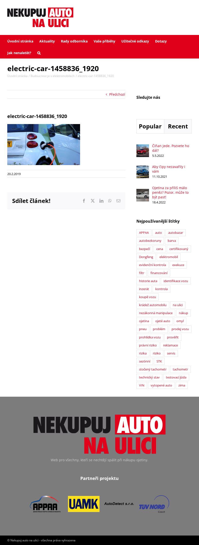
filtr (141, 273)
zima (181, 385)
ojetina (144, 321)
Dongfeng (146, 257)
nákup (183, 313)
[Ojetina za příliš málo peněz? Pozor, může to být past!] (142, 191)
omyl (180, 321)
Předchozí (117, 94)
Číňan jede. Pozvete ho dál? (170, 148)
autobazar (175, 233)
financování (158, 273)
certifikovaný (178, 249)
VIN (141, 385)
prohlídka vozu (150, 337)
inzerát (144, 289)
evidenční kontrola (152, 265)
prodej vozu (180, 329)
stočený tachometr (152, 369)
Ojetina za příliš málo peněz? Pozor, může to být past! (170, 192)
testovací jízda (176, 377)
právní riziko (148, 345)
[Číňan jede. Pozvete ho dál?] (142, 147)
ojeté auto (162, 321)
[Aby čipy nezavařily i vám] (142, 168)
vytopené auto (161, 385)
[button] (39, 52)
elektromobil (168, 257)
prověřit (173, 337)
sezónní (144, 361)
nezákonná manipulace (156, 313)
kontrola (161, 289)
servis (171, 353)
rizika (143, 353)
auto (158, 233)
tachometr (180, 369)
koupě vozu (147, 297)
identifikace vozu (176, 281)
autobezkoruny (150, 241)
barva (172, 241)
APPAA (144, 233)
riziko (157, 353)
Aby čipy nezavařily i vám (168, 169)
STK (159, 361)
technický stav (149, 377)
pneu (143, 329)
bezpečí (144, 249)
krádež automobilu (152, 305)
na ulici (178, 305)
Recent (178, 126)
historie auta (148, 281)
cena (159, 249)
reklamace (170, 345)
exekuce (178, 265)
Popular (150, 126)
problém (159, 329)
